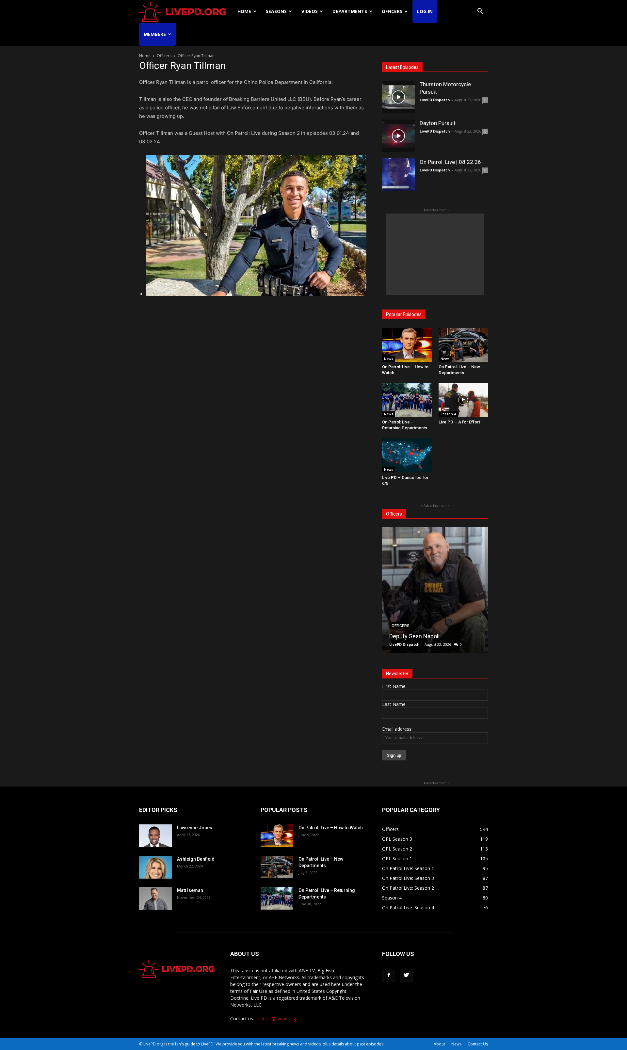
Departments (349, 11)
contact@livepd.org (275, 1018)
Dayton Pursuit (438, 123)
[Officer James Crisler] (441, 590)
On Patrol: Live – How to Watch (330, 827)
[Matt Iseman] (155, 898)
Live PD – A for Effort (459, 422)
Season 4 (448, 414)
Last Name (394, 704)
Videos (309, 11)
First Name (394, 686)
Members (155, 34)
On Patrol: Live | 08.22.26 (450, 162)
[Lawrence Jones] (155, 835)
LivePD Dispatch (435, 99)
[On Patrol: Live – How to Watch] (407, 345)
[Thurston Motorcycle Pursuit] (398, 97)
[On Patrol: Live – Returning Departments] (407, 400)
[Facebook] (388, 975)
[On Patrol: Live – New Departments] (463, 345)
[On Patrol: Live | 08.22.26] (398, 174)
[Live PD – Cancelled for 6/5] (407, 455)
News (388, 359)
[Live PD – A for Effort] (463, 400)
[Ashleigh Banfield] (155, 867)
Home (244, 11)
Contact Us (478, 1044)
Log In (425, 11)
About (439, 1044)
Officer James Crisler (422, 636)
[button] (480, 12)
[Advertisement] (435, 254)
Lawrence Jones (194, 827)
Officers (392, 11)
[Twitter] (406, 975)
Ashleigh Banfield (196, 859)
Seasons (276, 11)
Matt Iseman (190, 890)
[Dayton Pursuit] (398, 135)
